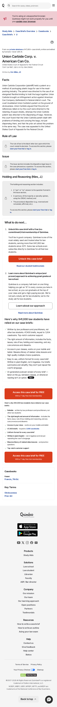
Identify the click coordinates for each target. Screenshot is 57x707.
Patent (7, 476)
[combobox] (29, 6)
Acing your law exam (28, 631)
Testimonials (28, 612)
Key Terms (10, 487)
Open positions (28, 605)
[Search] (9, 6)
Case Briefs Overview (25, 31)
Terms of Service (21, 664)
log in (29, 149)
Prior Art (8, 496)
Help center (28, 650)
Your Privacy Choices (22, 670)
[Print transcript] (52, 42)
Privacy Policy (36, 664)
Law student (28, 570)
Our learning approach (28, 601)
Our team (28, 597)
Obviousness (11, 493)
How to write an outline (28, 628)
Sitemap (40, 670)
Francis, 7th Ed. (12, 479)
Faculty (28, 578)
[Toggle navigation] (53, 5)
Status (29, 654)
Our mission (28, 593)
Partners (28, 608)
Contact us (28, 643)
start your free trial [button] (17, 149)
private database (16, 49)
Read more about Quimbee (30, 313)
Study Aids (7, 31)
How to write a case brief (28, 624)
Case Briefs (7, 34)
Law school (28, 566)
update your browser (26, 21)
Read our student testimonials (30, 266)
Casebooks (43, 31)
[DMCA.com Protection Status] (28, 675)
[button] (30, 259)
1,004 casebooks (32, 429)
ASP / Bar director (28, 582)
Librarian (28, 574)
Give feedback (28, 647)
